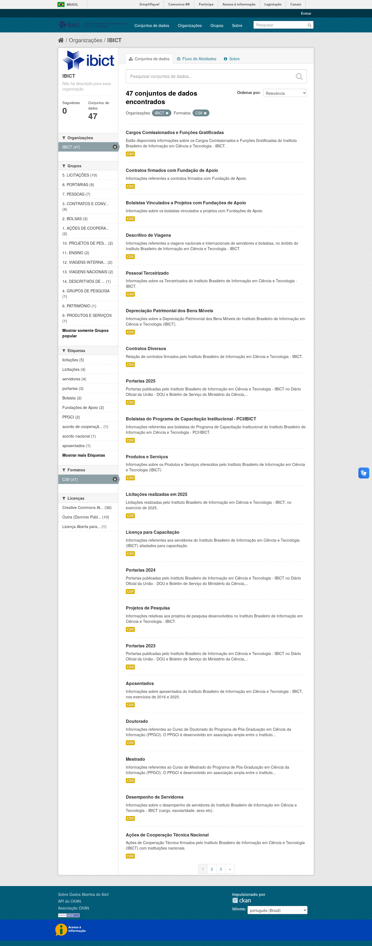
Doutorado (137, 721)
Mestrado (135, 759)
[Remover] (167, 113)
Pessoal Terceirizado (147, 273)
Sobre (237, 25)
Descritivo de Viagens (148, 235)
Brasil (72, 4)
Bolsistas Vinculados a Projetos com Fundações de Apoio (186, 202)
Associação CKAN (73, 908)
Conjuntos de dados (152, 25)
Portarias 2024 (140, 570)
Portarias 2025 (140, 381)
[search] (299, 76)
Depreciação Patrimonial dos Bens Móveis (169, 310)
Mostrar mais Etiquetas (83, 455)
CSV (130, 153)
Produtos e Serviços (147, 456)
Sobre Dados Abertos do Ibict (83, 894)
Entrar (306, 13)
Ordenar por (248, 92)
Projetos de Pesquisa (148, 608)
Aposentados (140, 683)
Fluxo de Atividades (198, 58)
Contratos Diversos (146, 348)
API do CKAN (69, 901)
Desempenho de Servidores (155, 797)
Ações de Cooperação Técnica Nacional (167, 835)
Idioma (238, 908)
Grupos (217, 25)
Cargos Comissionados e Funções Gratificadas (175, 132)
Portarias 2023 (140, 645)
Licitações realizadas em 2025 (156, 494)
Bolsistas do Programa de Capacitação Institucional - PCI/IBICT (191, 419)
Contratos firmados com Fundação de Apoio (172, 170)
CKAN (241, 900)
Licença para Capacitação (152, 532)
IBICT (114, 40)
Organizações (190, 25)
